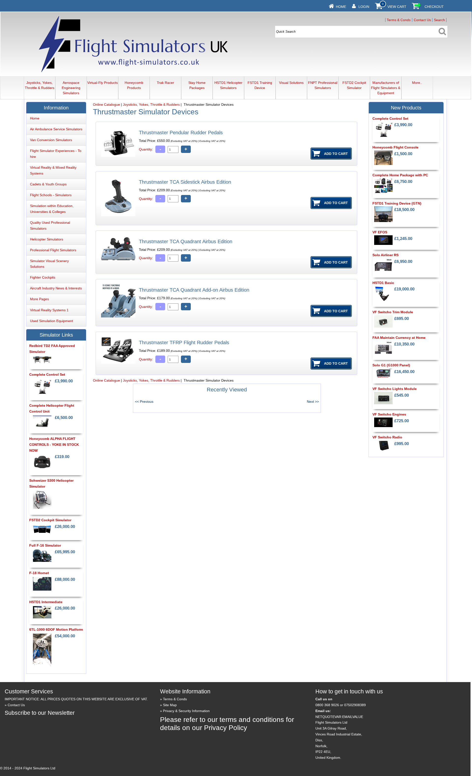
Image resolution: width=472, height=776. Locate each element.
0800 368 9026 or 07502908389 (340, 705)
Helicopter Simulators (46, 239)
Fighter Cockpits (42, 277)
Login (363, 7)
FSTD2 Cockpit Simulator (354, 85)
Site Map (170, 705)
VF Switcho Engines (389, 414)
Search (439, 20)
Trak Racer (165, 83)
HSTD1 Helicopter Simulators (228, 85)
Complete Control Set (47, 374)
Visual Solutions (291, 83)
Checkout (434, 7)
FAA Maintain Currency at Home (399, 338)
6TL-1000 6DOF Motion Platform (56, 629)
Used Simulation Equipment (51, 321)
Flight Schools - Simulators (51, 195)
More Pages (39, 299)
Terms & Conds (399, 20)
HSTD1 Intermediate (45, 602)
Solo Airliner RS (385, 255)
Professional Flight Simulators (53, 250)
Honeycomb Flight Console (395, 147)
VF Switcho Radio (387, 437)
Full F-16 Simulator (45, 545)
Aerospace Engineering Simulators (71, 88)
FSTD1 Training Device (260, 85)
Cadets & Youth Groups (48, 184)
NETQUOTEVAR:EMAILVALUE (339, 717)
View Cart (396, 7)
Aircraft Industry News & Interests (56, 288)
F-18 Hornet (39, 573)
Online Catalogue (106, 104)
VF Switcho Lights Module (394, 389)
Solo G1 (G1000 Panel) (391, 365)
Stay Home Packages (197, 85)
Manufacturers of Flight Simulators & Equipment (385, 88)
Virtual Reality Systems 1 (49, 310)
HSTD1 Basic (383, 283)
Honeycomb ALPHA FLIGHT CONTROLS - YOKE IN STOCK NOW (54, 444)
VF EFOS (379, 232)
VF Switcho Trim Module (392, 312)
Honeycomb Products (134, 85)
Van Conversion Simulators (51, 140)
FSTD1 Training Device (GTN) (396, 203)
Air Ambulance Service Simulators (56, 129)
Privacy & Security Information (186, 711)
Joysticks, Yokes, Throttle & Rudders (39, 85)
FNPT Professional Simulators (322, 85)
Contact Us (422, 20)
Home (341, 7)
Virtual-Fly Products (102, 83)
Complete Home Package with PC (400, 175)
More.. (417, 83)
